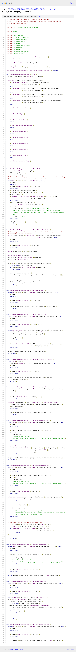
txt (68, 649)
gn (3, 9)
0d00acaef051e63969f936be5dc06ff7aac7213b (27, 9)
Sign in (72, 3)
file (39, 16)
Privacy (16, 649)
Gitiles (11, 649)
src (50, 9)
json (72, 649)
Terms (21, 649)
